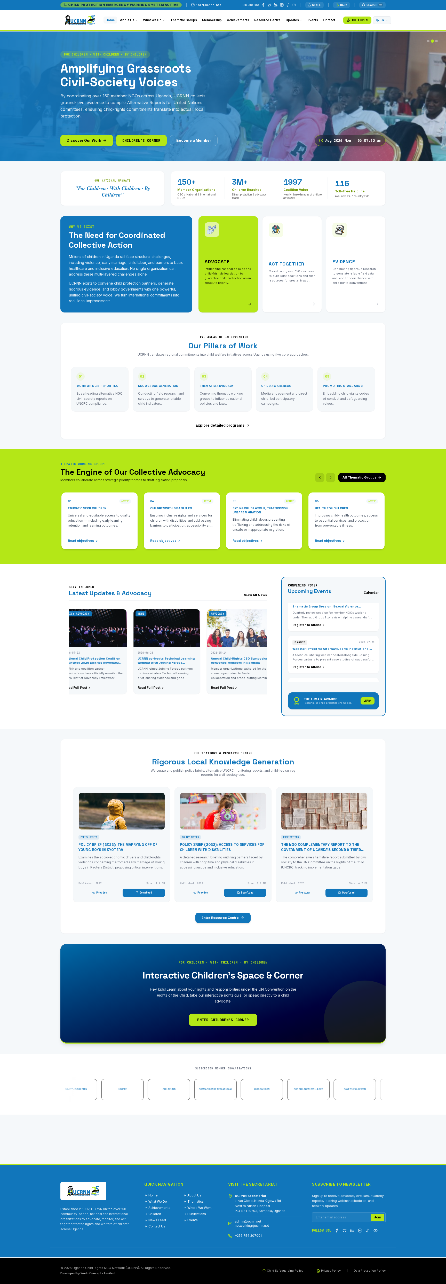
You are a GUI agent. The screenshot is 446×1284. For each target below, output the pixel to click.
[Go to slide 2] (432, 41)
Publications (196, 1214)
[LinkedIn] (275, 5)
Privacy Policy (331, 1270)
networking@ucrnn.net (252, 1225)
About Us (194, 1195)
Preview (101, 892)
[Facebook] (263, 5)
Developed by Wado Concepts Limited (87, 1273)
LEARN (367, 700)
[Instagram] (282, 5)
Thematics (195, 1201)
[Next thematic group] (330, 477)
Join (377, 1217)
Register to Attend (306, 638)
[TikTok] (288, 5)
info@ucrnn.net (208, 5)
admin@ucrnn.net (248, 1221)
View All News (255, 595)
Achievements (159, 1208)
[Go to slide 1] (428, 41)
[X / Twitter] (269, 5)
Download (146, 892)
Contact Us (156, 1226)
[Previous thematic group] (319, 477)
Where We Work (199, 1208)
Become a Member (193, 140)
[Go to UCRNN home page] (83, 1191)
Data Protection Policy (370, 1270)
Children (154, 1214)
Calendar (371, 592)
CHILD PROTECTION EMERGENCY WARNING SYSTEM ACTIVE (123, 5)
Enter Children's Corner (223, 1019)
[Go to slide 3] (436, 41)
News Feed (157, 1220)
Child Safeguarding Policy (285, 1270)
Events (192, 1220)
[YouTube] (294, 5)
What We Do (157, 1201)
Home (153, 1195)
